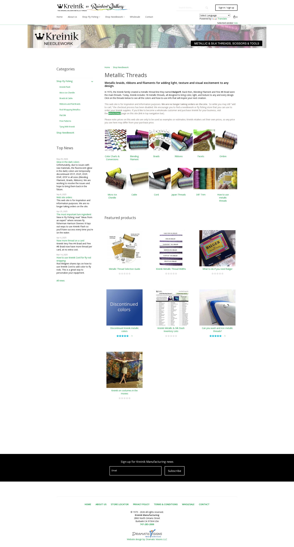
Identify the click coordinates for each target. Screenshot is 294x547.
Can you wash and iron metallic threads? (217, 330)
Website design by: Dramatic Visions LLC (147, 539)
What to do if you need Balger (217, 268)
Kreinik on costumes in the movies (124, 392)
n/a (235, 22)
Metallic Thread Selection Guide (124, 268)
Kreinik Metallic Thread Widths (171, 268)
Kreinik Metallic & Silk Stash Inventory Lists (171, 330)
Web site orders (64, 197)
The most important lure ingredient (74, 214)
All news (61, 280)
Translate (222, 18)
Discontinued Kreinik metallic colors (124, 330)
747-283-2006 (147, 524)
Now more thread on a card (70, 240)
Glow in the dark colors (68, 161)
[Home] (93, 7)
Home (107, 67)
